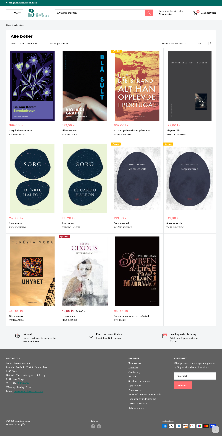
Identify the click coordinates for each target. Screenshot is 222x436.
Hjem (8, 25)
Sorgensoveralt (122, 223)
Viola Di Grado (70, 134)
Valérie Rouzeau (123, 227)
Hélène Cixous (69, 320)
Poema (116, 144)
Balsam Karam (16, 134)
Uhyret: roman (16, 316)
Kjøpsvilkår (134, 385)
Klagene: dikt (173, 130)
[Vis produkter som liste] (210, 43)
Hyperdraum (68, 316)
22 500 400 (22, 383)
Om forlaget (135, 372)
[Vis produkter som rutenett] (205, 43)
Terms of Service (137, 403)
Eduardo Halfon (18, 227)
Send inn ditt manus (139, 381)
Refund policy (136, 408)
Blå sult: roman (69, 130)
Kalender (133, 367)
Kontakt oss (134, 363)
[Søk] (149, 13)
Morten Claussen (176, 134)
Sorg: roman (15, 223)
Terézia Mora (16, 320)
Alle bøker (19, 25)
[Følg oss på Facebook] (93, 426)
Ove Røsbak (120, 320)
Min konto (165, 14)
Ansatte (132, 376)
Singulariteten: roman (20, 130)
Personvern (134, 390)
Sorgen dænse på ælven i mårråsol (131, 316)
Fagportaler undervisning (142, 399)
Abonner (183, 385)
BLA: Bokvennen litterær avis (144, 394)
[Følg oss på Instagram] (99, 426)
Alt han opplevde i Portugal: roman (132, 130)
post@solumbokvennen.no (28, 391)
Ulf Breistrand (122, 134)
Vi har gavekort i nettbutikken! (21, 3)
